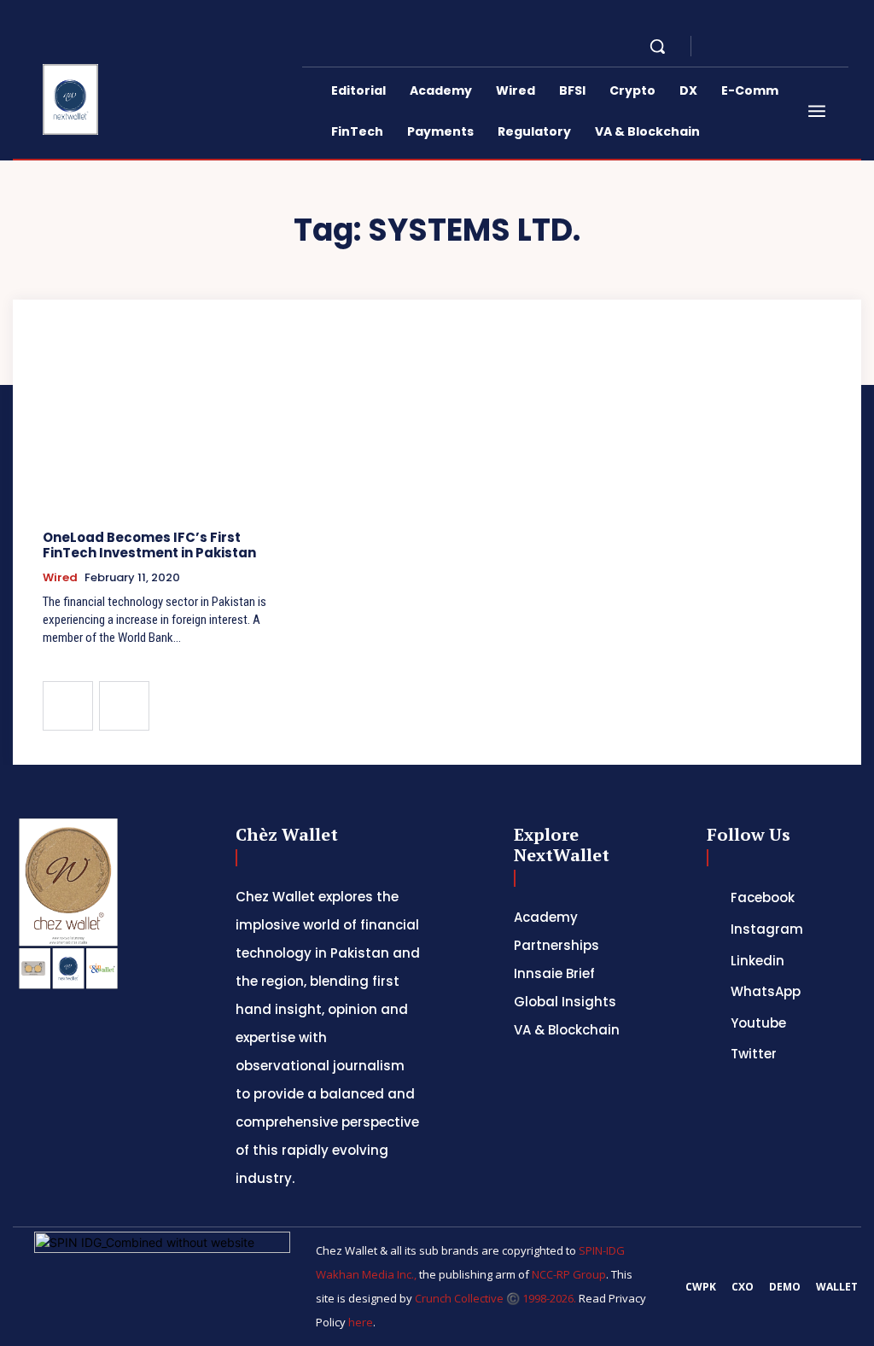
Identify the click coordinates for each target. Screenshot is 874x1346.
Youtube (758, 1023)
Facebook (763, 897)
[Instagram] (739, 46)
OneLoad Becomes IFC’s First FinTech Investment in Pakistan (149, 545)
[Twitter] (710, 1054)
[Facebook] (718, 46)
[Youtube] (821, 46)
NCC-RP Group (569, 1274)
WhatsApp (766, 991)
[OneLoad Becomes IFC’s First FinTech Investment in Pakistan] (168, 425)
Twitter (754, 1054)
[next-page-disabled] (124, 706)
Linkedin (757, 961)
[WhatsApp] (800, 46)
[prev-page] (68, 706)
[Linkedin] (759, 46)
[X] (780, 46)
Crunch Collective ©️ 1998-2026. (495, 1298)
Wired (60, 578)
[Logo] (74, 99)
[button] (657, 46)
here (360, 1322)
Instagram (767, 929)
